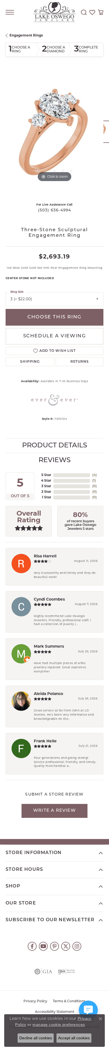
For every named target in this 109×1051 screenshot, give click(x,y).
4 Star (46, 480)
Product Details (54, 445)
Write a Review (54, 811)
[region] (54, 134)
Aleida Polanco (48, 694)
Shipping (29, 362)
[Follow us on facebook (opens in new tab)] (32, 946)
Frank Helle (45, 741)
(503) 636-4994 (54, 210)
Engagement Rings (26, 35)
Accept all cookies (74, 1038)
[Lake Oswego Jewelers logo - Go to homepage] (54, 12)
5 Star (46, 475)
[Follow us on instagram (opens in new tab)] (76, 946)
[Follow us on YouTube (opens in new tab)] (43, 946)
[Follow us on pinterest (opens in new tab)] (54, 946)
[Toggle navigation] (10, 12)
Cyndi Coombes (49, 599)
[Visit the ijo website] (66, 971)
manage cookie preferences (58, 1024)
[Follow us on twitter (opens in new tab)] (65, 946)
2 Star (46, 492)
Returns (79, 362)
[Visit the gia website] (43, 971)
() (94, 475)
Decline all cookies (35, 1038)
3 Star (46, 486)
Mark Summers (49, 646)
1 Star (46, 497)
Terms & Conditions (69, 1001)
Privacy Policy (35, 1001)
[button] (84, 12)
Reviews (55, 460)
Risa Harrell (45, 556)
